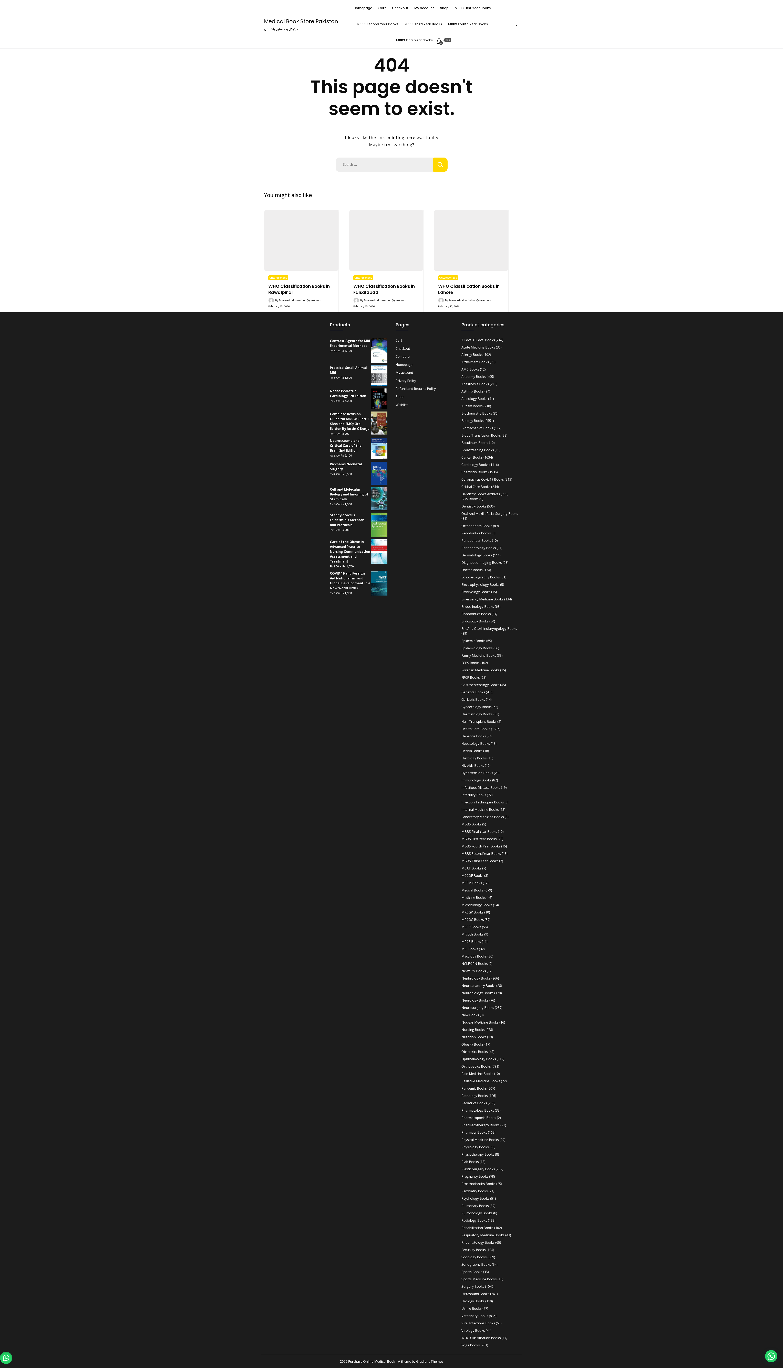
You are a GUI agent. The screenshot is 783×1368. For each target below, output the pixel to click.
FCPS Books (470, 663)
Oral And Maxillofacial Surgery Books (489, 513)
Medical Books (472, 890)
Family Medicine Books (478, 655)
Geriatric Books (473, 699)
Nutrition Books (473, 1037)
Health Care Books (475, 729)
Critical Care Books (475, 486)
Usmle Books (471, 1308)
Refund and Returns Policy (416, 388)
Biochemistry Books (476, 413)
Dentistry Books (473, 506)
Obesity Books (472, 1044)
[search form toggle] (515, 24)
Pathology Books (474, 1095)
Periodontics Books (476, 540)
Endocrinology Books (477, 606)
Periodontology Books (478, 548)
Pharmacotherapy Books (480, 1125)
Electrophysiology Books (480, 584)
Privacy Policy (406, 380)
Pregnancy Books (474, 1176)
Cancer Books (472, 457)
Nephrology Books (476, 978)
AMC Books (470, 369)
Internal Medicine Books (480, 809)
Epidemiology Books (477, 648)
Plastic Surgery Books (478, 1169)
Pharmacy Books (474, 1132)
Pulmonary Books (475, 1206)
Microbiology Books (476, 905)
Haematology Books (477, 714)
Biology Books (472, 420)
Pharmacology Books (477, 1110)
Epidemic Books (473, 641)
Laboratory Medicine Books (482, 817)
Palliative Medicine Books (480, 1081)
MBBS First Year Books (473, 8)
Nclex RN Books (473, 971)
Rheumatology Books (477, 1242)
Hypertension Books (477, 773)
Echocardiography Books (480, 577)
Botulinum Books (474, 442)
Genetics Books (473, 692)
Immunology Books (476, 780)
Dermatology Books (476, 555)
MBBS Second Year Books (377, 24)
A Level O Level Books (478, 340)
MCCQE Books (472, 875)
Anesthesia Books (475, 384)
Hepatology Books (475, 743)
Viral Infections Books (478, 1323)
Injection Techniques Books (482, 802)
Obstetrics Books (474, 1051)
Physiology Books (475, 1147)
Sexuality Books (473, 1250)
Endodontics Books (476, 614)
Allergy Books (472, 354)
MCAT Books (471, 868)
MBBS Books (471, 824)
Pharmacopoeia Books (478, 1117)
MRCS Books (471, 941)
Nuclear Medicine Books (480, 1022)
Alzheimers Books (475, 362)
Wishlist (402, 405)
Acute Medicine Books (478, 347)
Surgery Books (472, 1286)
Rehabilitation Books (477, 1228)
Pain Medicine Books (477, 1073)
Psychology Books (475, 1198)
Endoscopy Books (475, 621)
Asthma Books (472, 391)
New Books (470, 1015)
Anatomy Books (473, 376)
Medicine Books (473, 897)
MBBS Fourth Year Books (468, 24)
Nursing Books (473, 1029)
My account (424, 8)
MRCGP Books (472, 912)
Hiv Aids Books (472, 765)
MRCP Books (471, 927)
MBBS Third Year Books (423, 24)
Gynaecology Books (476, 707)
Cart (382, 8)
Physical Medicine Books (480, 1139)
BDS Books (470, 499)
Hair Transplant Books (479, 721)
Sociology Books (474, 1257)
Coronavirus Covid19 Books (482, 479)
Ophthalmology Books (478, 1059)
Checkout (400, 8)
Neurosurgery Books (477, 1007)
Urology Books (472, 1301)
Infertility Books (473, 795)
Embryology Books (475, 592)
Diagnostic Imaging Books (481, 562)
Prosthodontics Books (478, 1184)
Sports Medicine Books (479, 1279)
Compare (403, 356)
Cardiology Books (475, 464)
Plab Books (470, 1161)
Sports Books (471, 1272)
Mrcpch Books (472, 934)
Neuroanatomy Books (478, 985)
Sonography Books (476, 1264)
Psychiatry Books (474, 1191)
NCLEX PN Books (474, 963)
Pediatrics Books (474, 1103)
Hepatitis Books (473, 736)
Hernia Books (471, 751)
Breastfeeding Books (477, 450)
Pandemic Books (474, 1088)
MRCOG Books (472, 919)
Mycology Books (474, 956)
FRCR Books (470, 677)
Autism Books (472, 406)
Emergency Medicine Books (482, 599)
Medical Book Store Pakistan (301, 21)
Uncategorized (278, 277)
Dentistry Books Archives (480, 494)
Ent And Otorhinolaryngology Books (489, 628)
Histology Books (474, 758)
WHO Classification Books (481, 1338)
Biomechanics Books (477, 428)
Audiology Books (474, 398)
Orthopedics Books (476, 1066)
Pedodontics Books (476, 533)
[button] (6, 1358)
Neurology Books (475, 1000)
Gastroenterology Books (480, 685)
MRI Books (469, 949)
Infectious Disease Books (480, 787)
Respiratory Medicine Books (482, 1235)
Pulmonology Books (476, 1213)
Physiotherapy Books (477, 1154)
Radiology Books (474, 1220)
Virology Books (473, 1330)
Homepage (363, 8)
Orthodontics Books (476, 526)
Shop (444, 8)
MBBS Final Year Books (414, 40)
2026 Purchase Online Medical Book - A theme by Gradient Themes (391, 1361)
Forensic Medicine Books (480, 670)
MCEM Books (471, 883)
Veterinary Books (474, 1316)
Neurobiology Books (477, 993)
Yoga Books (470, 1345)
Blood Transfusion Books (481, 435)
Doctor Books (472, 570)
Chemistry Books (474, 472)
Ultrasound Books (475, 1294)
